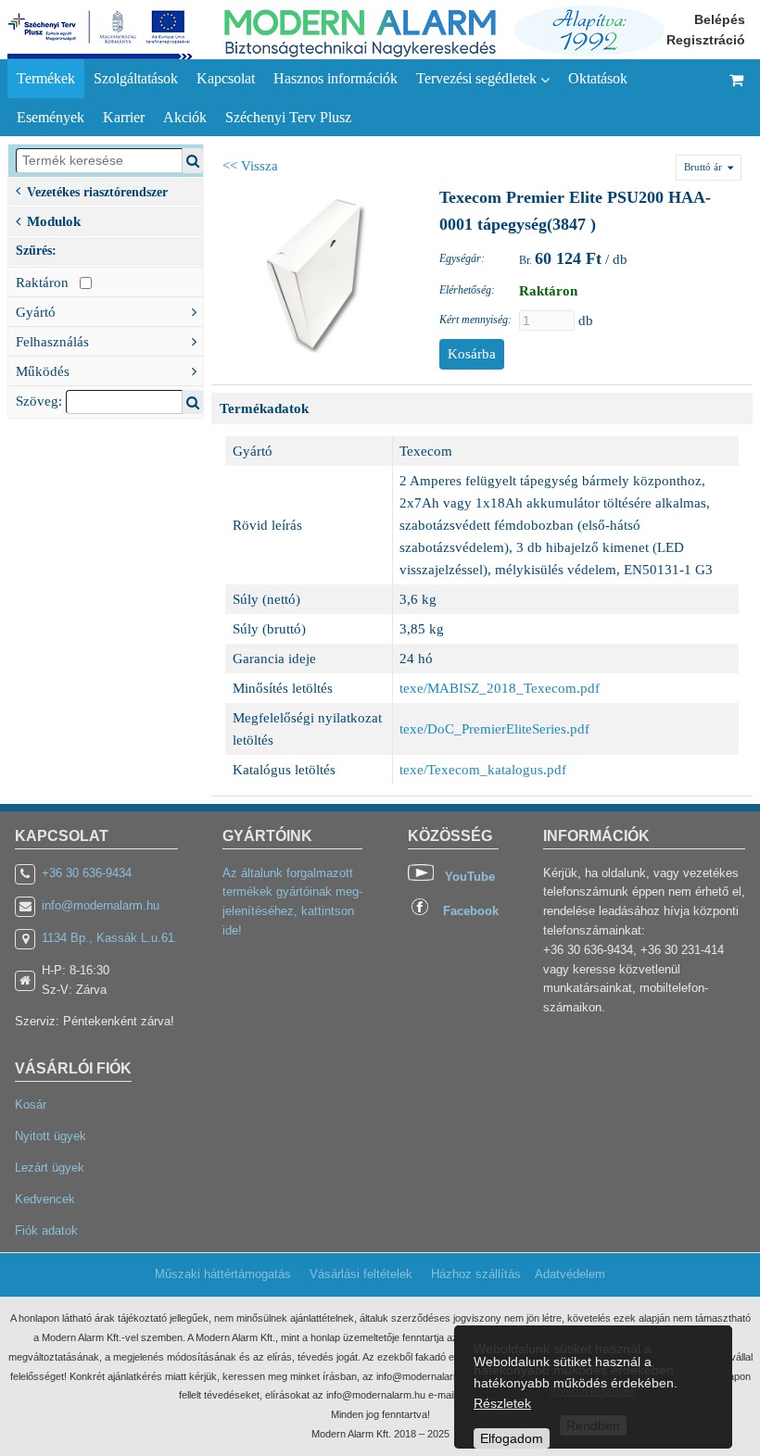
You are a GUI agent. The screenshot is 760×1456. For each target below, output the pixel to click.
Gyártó (36, 312)
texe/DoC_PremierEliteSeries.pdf (494, 729)
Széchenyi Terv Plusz (288, 117)
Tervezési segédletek (478, 78)
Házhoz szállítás (476, 1274)
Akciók (185, 117)
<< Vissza (250, 165)
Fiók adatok (46, 1230)
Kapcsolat (225, 78)
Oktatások (597, 78)
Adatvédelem (570, 1274)
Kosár (30, 1104)
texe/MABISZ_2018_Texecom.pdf (499, 688)
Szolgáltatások (136, 78)
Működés (43, 371)
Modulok (54, 221)
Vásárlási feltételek (361, 1274)
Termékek (46, 78)
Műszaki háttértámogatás (223, 1274)
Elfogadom (511, 1438)
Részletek (502, 1403)
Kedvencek (45, 1199)
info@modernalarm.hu (100, 905)
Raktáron (48, 282)
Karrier (124, 117)
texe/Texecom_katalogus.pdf (482, 769)
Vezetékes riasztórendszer (97, 191)
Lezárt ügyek (49, 1167)
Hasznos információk (335, 78)
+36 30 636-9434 (87, 873)
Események (50, 117)
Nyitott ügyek (50, 1136)
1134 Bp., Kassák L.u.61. (110, 938)
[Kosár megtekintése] (737, 97)
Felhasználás (52, 341)
